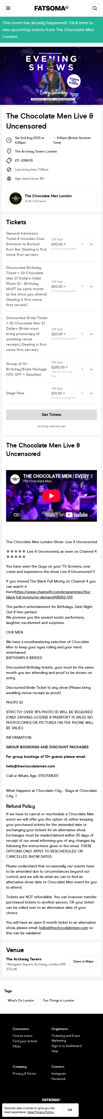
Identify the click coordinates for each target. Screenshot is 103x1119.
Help (55, 1051)
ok (70, 1110)
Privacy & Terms (24, 1073)
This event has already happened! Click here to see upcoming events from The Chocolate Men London (48, 29)
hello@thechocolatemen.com (63, 928)
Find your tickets (25, 1041)
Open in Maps (83, 961)
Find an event (22, 1036)
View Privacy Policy (40, 1112)
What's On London (21, 1000)
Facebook (58, 1079)
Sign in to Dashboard (66, 1046)
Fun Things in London (58, 1000)
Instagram (59, 1073)
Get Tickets (51, 414)
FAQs (17, 1046)
